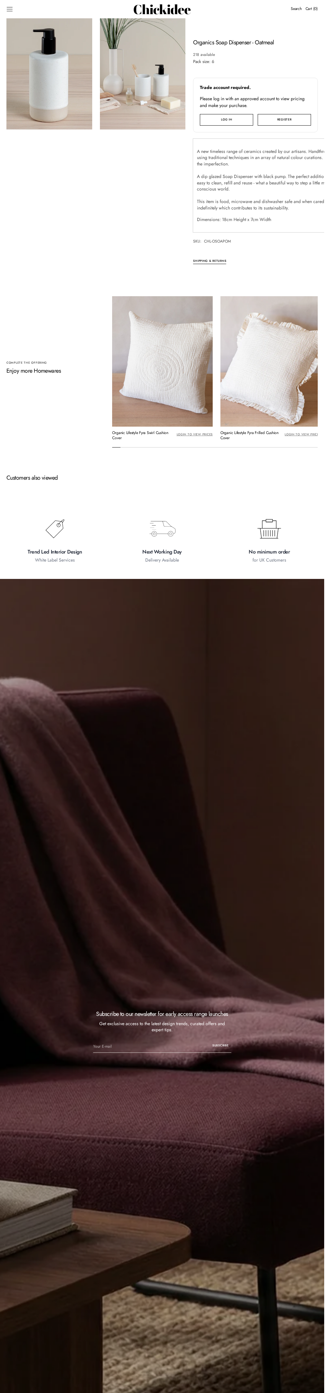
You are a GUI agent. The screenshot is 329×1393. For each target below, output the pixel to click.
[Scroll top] (314, 1383)
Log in (226, 119)
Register (284, 119)
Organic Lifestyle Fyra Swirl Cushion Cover (140, 434)
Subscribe (220, 1043)
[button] (10, 9)
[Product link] (161, 368)
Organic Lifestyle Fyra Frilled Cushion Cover (248, 434)
